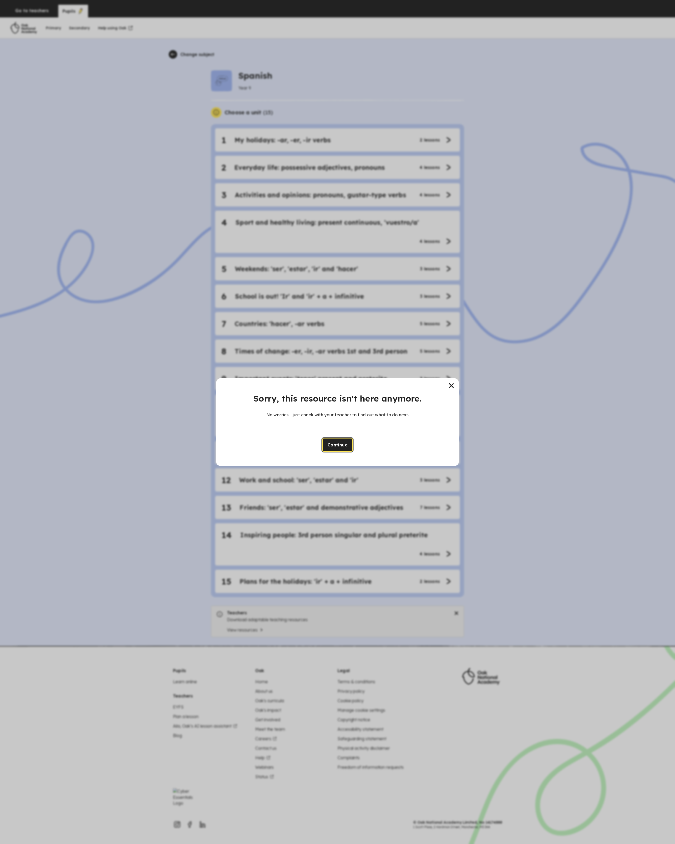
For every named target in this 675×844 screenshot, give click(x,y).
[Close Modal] (451, 385)
